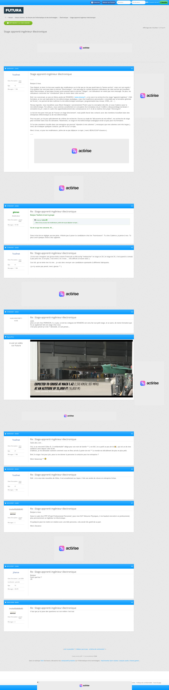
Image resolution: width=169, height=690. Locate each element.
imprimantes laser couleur (109, 661)
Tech (42, 661)
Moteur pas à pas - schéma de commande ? (90, 649)
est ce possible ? (69, 649)
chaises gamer (134, 661)
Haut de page (157, 683)
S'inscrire (95, 3)
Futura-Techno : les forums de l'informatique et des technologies (36, 17)
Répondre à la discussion (18, 23)
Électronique (64, 17)
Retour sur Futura (109, 2)
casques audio (124, 661)
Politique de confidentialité (144, 683)
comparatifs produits (68, 661)
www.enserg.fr (80, 97)
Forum (11, 17)
